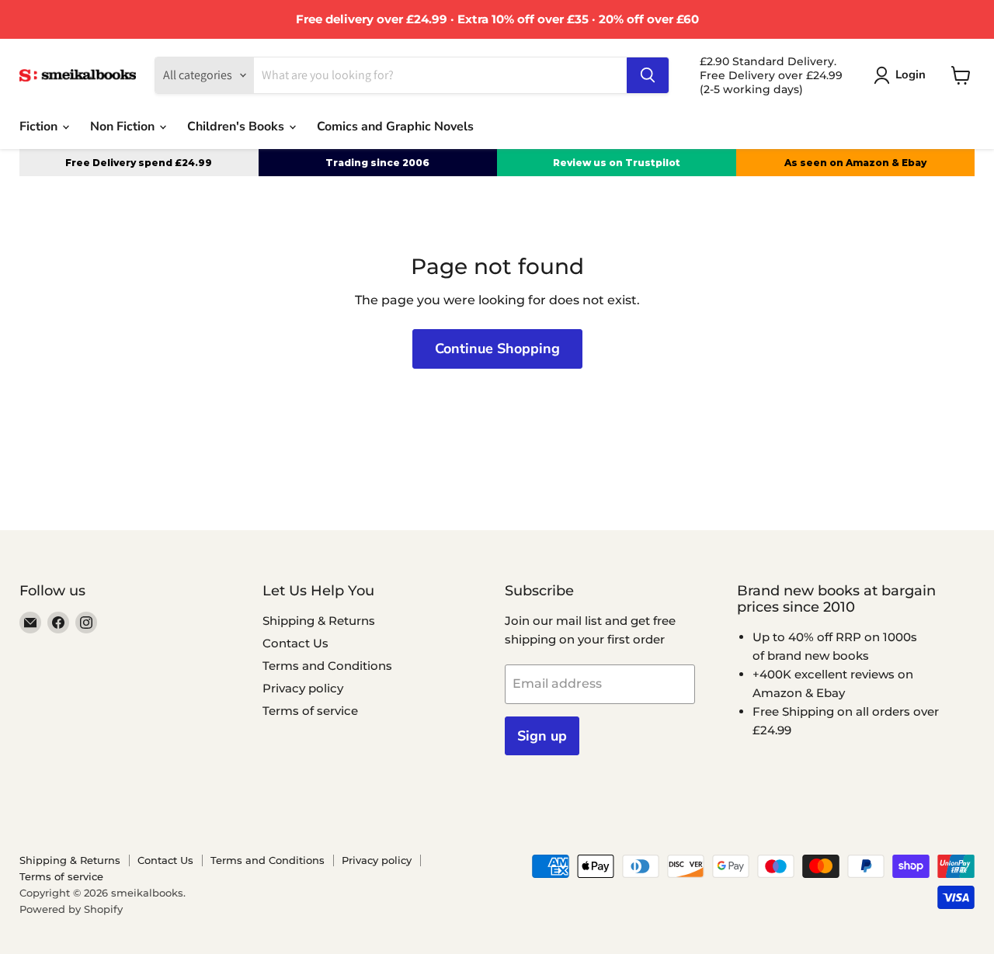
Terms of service (310, 710)
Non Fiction (124, 126)
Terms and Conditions (327, 665)
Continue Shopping (497, 348)
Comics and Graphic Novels (395, 126)
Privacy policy (302, 688)
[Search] (648, 75)
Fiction (40, 126)
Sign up (542, 736)
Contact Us (295, 643)
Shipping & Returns (318, 620)
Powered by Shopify (71, 909)
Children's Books (237, 126)
